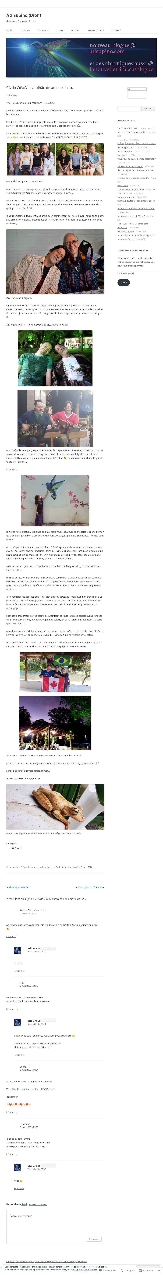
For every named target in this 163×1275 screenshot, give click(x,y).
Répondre (11, 936)
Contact (116, 30)
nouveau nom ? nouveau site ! (132, 132)
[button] (30, 159)
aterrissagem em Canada (89, 887)
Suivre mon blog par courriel (132, 250)
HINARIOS (25, 30)
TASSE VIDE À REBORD (127, 128)
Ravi (24, 1204)
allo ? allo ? (122, 185)
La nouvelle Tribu (96, 30)
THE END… (122, 139)
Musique (75, 30)
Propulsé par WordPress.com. (20, 1261)
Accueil (10, 30)
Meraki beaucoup (126, 197)
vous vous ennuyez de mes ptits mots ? (136, 158)
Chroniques (43, 30)
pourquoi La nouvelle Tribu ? (131, 216)
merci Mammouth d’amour (130, 166)
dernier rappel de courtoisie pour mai (135, 170)
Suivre (124, 282)
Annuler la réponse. (38, 1204)
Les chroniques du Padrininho (52, 867)
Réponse (93, 1239)
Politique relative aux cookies (85, 1269)
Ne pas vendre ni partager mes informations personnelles (61, 1261)
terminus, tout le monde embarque (134, 200)
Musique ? (122, 155)
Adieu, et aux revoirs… (128, 151)
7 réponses (11, 95)
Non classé (72, 867)
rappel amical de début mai (130, 189)
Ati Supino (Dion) (23, 15)
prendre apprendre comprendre (133, 177)
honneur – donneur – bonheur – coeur (136, 208)
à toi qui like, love (125, 231)
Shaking (60, 30)
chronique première (17, 887)
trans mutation (124, 193)
